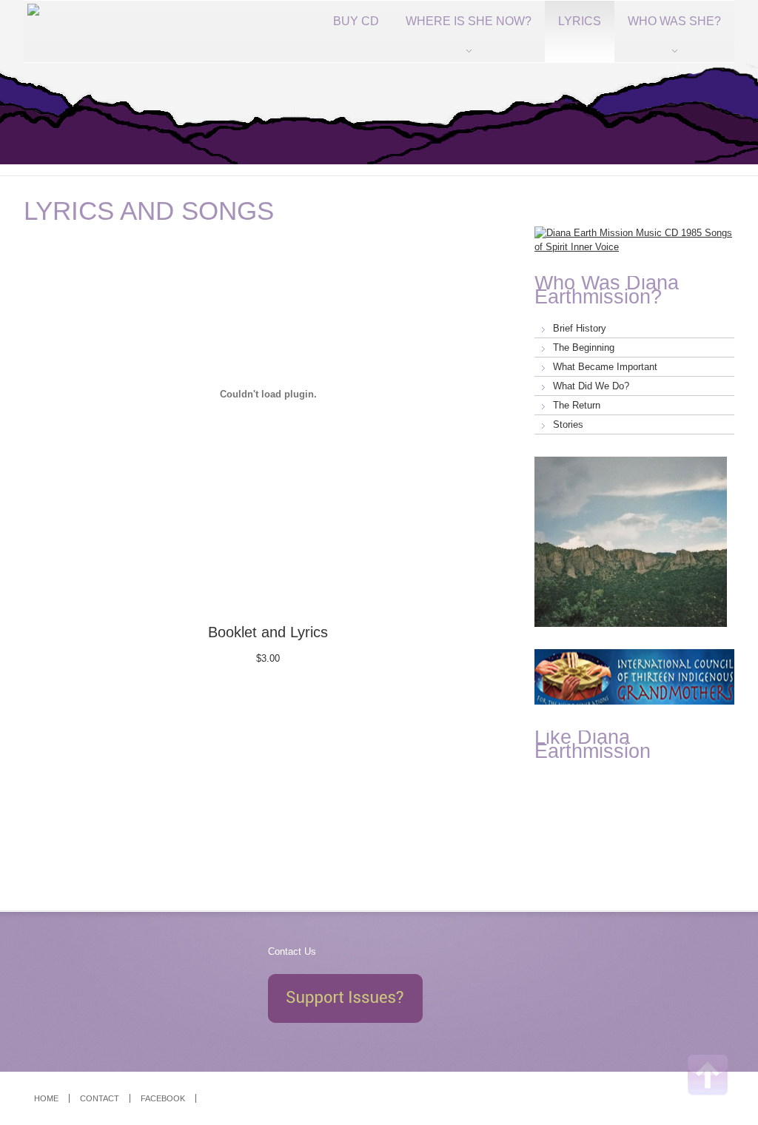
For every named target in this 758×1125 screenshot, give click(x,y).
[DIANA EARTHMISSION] (31, 31)
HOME (46, 1098)
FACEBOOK (163, 1098)
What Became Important (605, 366)
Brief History (579, 328)
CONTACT (99, 1098)
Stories (568, 424)
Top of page (708, 1075)
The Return (576, 405)
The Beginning (583, 347)
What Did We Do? (591, 386)
